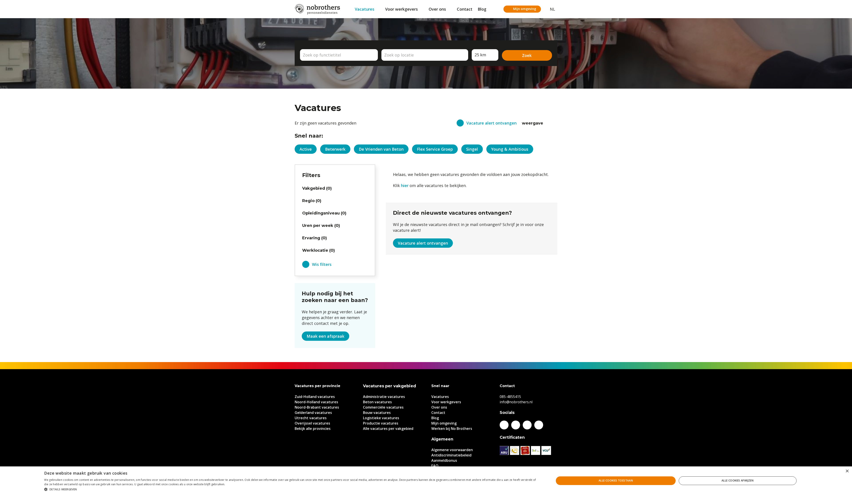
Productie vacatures (380, 423)
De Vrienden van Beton (381, 149)
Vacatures (364, 9)
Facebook (504, 425)
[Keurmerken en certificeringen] (528, 450)
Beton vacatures (377, 402)
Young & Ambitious (509, 149)
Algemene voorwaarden (452, 449)
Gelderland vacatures (313, 412)
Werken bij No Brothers (451, 428)
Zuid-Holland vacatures (315, 396)
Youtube (538, 425)
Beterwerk (335, 149)
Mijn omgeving (524, 9)
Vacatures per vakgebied (389, 386)
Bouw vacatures (377, 412)
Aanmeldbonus (444, 460)
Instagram (527, 425)
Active (306, 149)
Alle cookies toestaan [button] (616, 480)
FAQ (434, 465)
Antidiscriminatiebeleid (451, 455)
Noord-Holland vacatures (316, 402)
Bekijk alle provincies (313, 428)
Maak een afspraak (325, 336)
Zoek (527, 55)
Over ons (437, 9)
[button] (291, 489)
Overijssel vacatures (312, 423)
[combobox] (339, 55)
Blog (482, 9)
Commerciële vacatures (383, 407)
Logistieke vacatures (381, 417)
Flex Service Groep (435, 149)
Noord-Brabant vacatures (317, 407)
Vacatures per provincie (317, 386)
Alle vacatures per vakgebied (388, 428)
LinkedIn (515, 425)
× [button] (847, 471)
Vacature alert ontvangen (491, 123)
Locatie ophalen (462, 55)
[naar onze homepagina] (317, 9)
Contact (464, 9)
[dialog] (426, 480)
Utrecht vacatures (311, 417)
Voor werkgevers (401, 9)
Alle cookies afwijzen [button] (737, 480)
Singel (472, 149)
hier (404, 185)
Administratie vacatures (384, 396)
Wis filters (321, 264)
